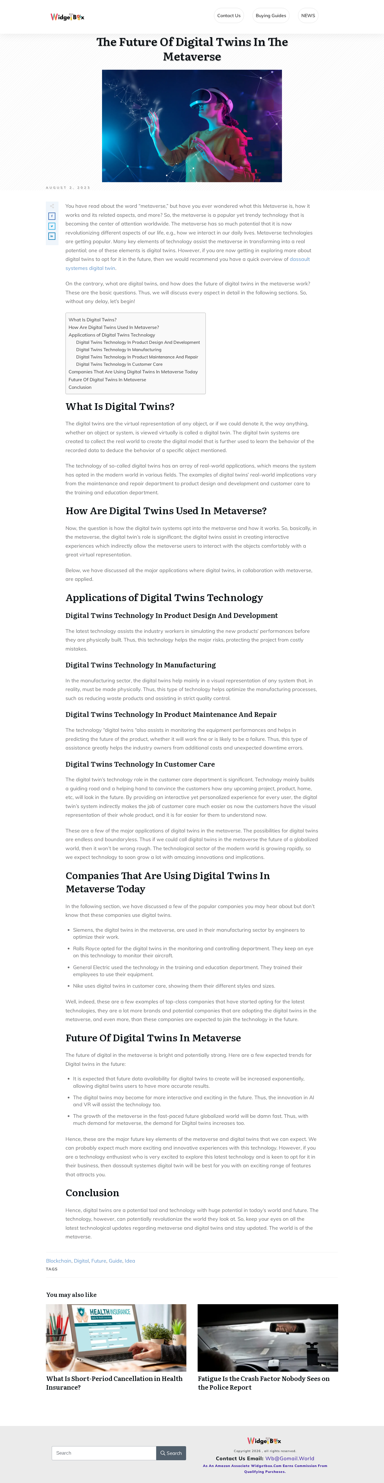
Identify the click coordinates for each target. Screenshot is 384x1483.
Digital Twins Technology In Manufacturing (118, 349)
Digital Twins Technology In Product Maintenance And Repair (137, 357)
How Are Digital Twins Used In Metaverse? (114, 327)
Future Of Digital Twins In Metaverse (107, 379)
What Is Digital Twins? (92, 319)
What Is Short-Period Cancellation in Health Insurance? (116, 1351)
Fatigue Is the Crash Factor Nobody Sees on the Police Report (268, 1351)
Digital (81, 1261)
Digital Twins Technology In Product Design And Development (138, 342)
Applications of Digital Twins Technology (112, 335)
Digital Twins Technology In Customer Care (119, 364)
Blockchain (58, 1261)
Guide (115, 1261)
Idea (130, 1261)
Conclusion (80, 387)
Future (98, 1261)
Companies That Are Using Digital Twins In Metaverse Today (133, 371)
